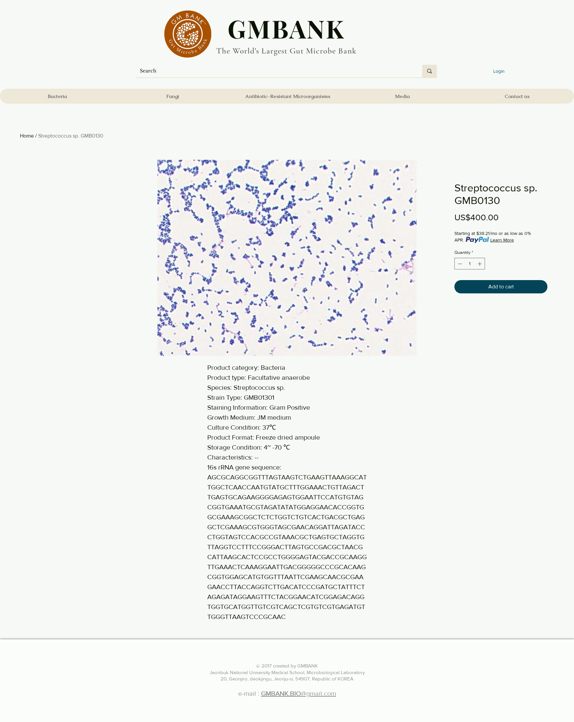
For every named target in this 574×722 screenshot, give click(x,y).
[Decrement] (459, 263)
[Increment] (480, 263)
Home (27, 136)
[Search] (429, 71)
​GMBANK (286, 28)
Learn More (502, 240)
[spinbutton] (469, 263)
